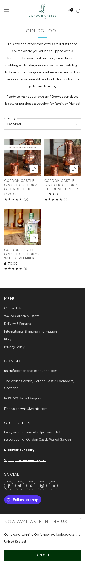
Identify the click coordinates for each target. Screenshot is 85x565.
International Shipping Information (30, 331)
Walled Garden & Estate (21, 316)
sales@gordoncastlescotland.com (30, 371)
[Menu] (6, 11)
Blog (7, 339)
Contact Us (13, 308)
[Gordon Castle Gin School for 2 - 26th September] (22, 227)
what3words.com (33, 409)
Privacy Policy (14, 347)
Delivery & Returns (17, 324)
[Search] (78, 11)
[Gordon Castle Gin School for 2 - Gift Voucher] (22, 157)
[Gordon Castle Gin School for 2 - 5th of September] (62, 157)
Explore (42, 555)
